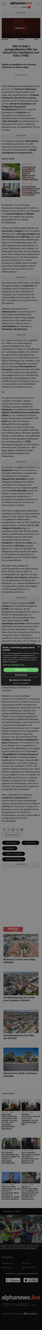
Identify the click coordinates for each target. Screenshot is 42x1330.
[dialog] (21, 664)
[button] (21, 665)
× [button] (38, 647)
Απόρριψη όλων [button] (21, 675)
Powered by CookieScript (21, 683)
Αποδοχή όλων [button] (21, 670)
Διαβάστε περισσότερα (10, 662)
